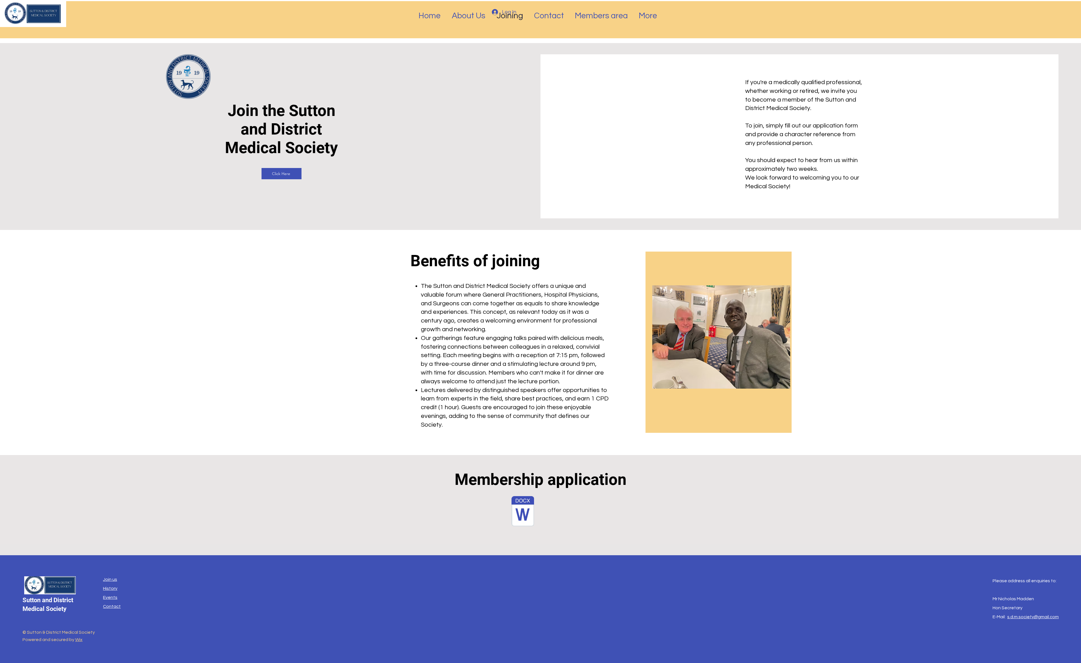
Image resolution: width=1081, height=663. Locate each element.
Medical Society (44, 608)
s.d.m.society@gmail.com (1033, 617)
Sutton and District (48, 600)
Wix (78, 639)
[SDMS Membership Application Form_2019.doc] (522, 512)
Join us (110, 579)
